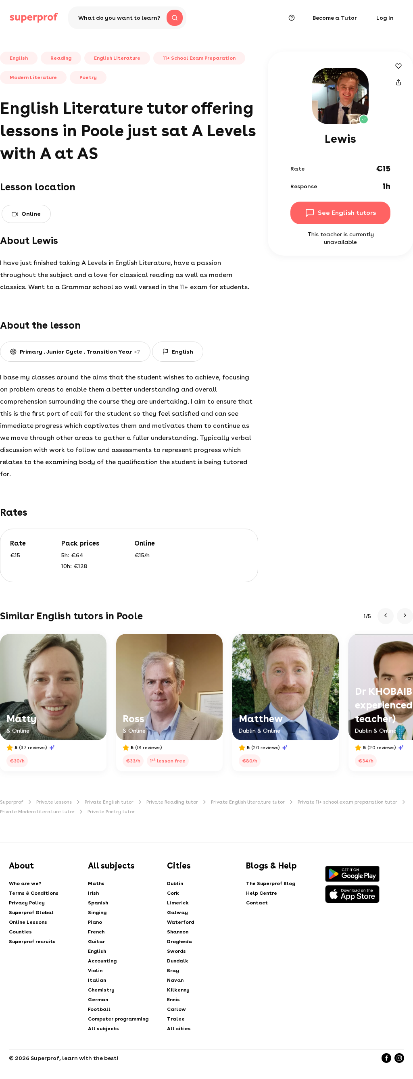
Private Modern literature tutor (37, 811)
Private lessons (54, 802)
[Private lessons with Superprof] (34, 18)
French (96, 932)
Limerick (178, 903)
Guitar (96, 941)
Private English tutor (109, 802)
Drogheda (179, 941)
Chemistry (101, 990)
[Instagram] (399, 1058)
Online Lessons (28, 922)
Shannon (177, 932)
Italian (97, 980)
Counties (20, 932)
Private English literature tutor (248, 802)
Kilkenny (178, 990)
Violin (95, 970)
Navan (175, 980)
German (98, 999)
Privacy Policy (27, 903)
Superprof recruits (32, 941)
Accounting (102, 961)
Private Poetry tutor (111, 811)
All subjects (103, 1028)
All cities (179, 1028)
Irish (93, 893)
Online (31, 213)
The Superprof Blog (270, 883)
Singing (97, 912)
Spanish (98, 903)
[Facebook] (386, 1058)
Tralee (176, 1019)
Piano (95, 922)
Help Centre (261, 893)
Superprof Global (31, 912)
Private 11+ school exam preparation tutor (347, 802)
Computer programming (118, 1019)
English (97, 951)
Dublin (175, 883)
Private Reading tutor (172, 802)
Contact (257, 903)
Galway (177, 912)
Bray (173, 970)
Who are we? (25, 883)
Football (99, 1009)
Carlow (176, 1009)
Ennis (173, 999)
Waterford (180, 922)
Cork (173, 893)
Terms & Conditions (33, 893)
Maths (96, 883)
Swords (176, 951)
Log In (385, 18)
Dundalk (177, 961)
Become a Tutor (335, 18)
